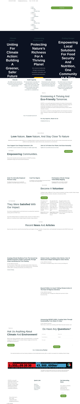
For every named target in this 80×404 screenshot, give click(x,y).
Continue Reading (10, 269)
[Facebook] (56, 1)
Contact (32, 17)
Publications (36, 16)
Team (35, 9)
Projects (33, 12)
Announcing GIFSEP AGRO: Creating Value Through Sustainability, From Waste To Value (56, 320)
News (35, 15)
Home (32, 7)
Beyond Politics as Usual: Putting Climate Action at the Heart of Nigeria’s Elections (56, 288)
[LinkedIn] (56, 5)
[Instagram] (56, 3)
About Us (33, 8)
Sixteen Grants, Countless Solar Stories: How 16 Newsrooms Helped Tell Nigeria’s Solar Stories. (55, 258)
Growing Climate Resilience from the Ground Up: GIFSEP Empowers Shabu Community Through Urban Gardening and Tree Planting (22, 259)
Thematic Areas (37, 11)
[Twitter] (56, 2)
